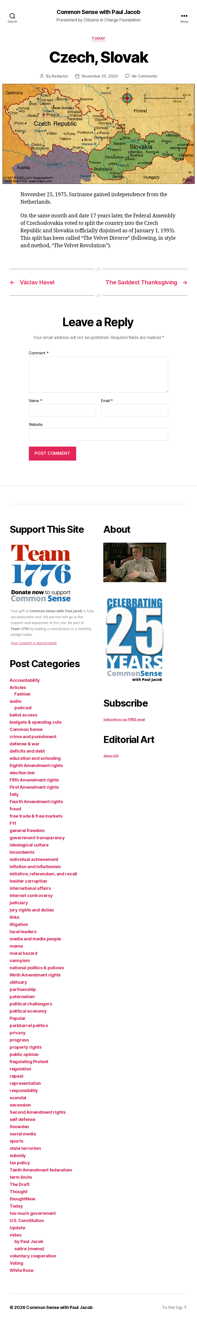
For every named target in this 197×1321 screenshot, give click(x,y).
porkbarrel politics (29, 1025)
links (14, 917)
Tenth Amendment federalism (41, 1169)
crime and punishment (33, 736)
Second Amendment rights (38, 1112)
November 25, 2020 (100, 76)
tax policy (20, 1162)
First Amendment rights (34, 787)
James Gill (110, 756)
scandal (18, 1097)
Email (107, 401)
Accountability (25, 680)
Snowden (19, 1126)
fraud (15, 808)
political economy (28, 1011)
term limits (21, 1177)
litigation (19, 924)
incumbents (22, 852)
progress (19, 1039)
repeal (16, 1076)
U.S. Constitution (27, 1220)
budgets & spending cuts (36, 722)
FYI (13, 823)
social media (23, 1133)
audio (15, 701)
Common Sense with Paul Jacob (98, 12)
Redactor (60, 76)
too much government (33, 1213)
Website (36, 424)
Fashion (22, 693)
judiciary (19, 902)
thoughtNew (22, 1198)
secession (20, 1104)
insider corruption (28, 881)
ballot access (23, 714)
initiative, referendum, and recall (43, 873)
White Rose (21, 1270)
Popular (18, 1018)
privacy (18, 1032)
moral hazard (23, 953)
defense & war (25, 743)
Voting (16, 1263)
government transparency (37, 837)
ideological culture (29, 844)
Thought (18, 1191)
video (15, 1234)
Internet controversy (31, 895)
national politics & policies (37, 967)
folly (14, 794)
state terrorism (25, 1148)
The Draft (20, 1184)
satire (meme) (29, 1248)
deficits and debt (27, 751)
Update (17, 1227)
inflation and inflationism (35, 866)
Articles (18, 687)
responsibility (24, 1090)
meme (16, 946)
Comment (39, 353)
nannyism (20, 960)
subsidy (18, 1155)
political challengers (31, 1003)
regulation (20, 1068)
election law (22, 772)
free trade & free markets (36, 816)
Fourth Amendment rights (36, 801)
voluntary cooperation (33, 1255)
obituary (18, 982)
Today (98, 38)
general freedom (27, 830)
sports (16, 1141)
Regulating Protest (29, 1061)
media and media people (35, 938)
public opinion (24, 1054)
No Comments (144, 76)
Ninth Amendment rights (35, 974)
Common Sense (26, 729)
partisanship (23, 989)
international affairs (30, 888)
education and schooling (35, 758)
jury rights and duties (32, 909)
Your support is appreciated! (34, 643)
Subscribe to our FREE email (124, 719)
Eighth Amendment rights (36, 765)
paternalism (22, 996)
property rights (26, 1047)
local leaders (23, 931)
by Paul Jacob (28, 1241)
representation (25, 1083)
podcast (23, 707)
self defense (22, 1119)
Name (35, 401)
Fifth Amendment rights (34, 779)
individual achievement (34, 859)
